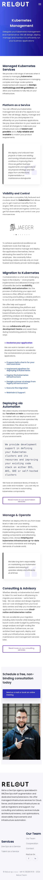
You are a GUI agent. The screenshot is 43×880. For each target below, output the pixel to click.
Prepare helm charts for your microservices (21, 363)
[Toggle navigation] (39, 4)
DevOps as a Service (11, 846)
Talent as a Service (10, 851)
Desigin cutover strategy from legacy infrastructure (21, 382)
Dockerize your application (19, 343)
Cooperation (32, 843)
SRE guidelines (27, 88)
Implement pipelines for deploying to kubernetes (18, 369)
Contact (30, 848)
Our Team (30, 838)
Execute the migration (17, 388)
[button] (18, 234)
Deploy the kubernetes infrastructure (17, 376)
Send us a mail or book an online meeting (20, 693)
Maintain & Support (16, 392)
